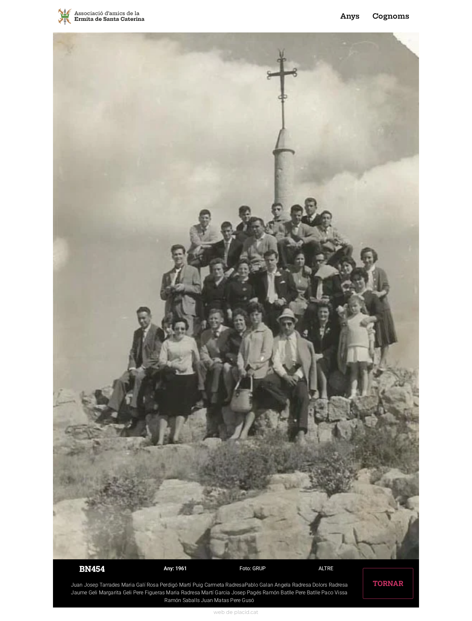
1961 (181, 568)
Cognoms (390, 16)
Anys (350, 16)
